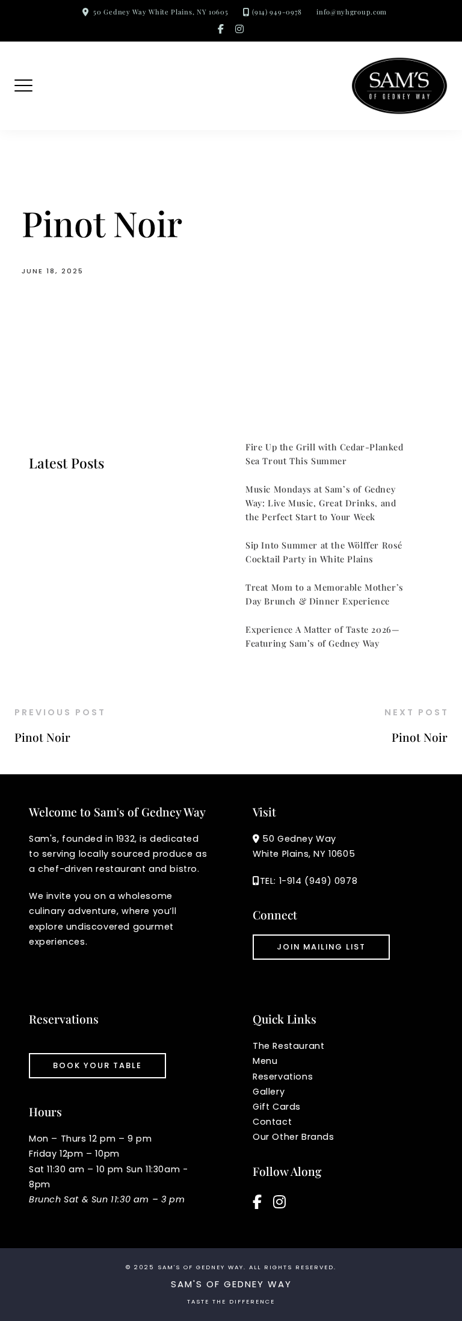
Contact (272, 1122)
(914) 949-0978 (277, 11)
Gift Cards (277, 1107)
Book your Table (97, 1065)
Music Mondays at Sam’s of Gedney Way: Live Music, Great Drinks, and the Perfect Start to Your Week (320, 503)
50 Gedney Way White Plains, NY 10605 (160, 11)
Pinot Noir (42, 737)
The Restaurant (288, 1046)
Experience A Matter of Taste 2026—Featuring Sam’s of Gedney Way (322, 636)
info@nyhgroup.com (351, 11)
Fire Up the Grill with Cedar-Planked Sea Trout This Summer (324, 454)
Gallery (269, 1092)
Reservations (283, 1077)
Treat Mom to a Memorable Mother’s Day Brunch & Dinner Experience (324, 594)
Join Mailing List (321, 947)
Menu (265, 1061)
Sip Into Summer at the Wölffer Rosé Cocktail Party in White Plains (323, 552)
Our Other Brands (293, 1137)
